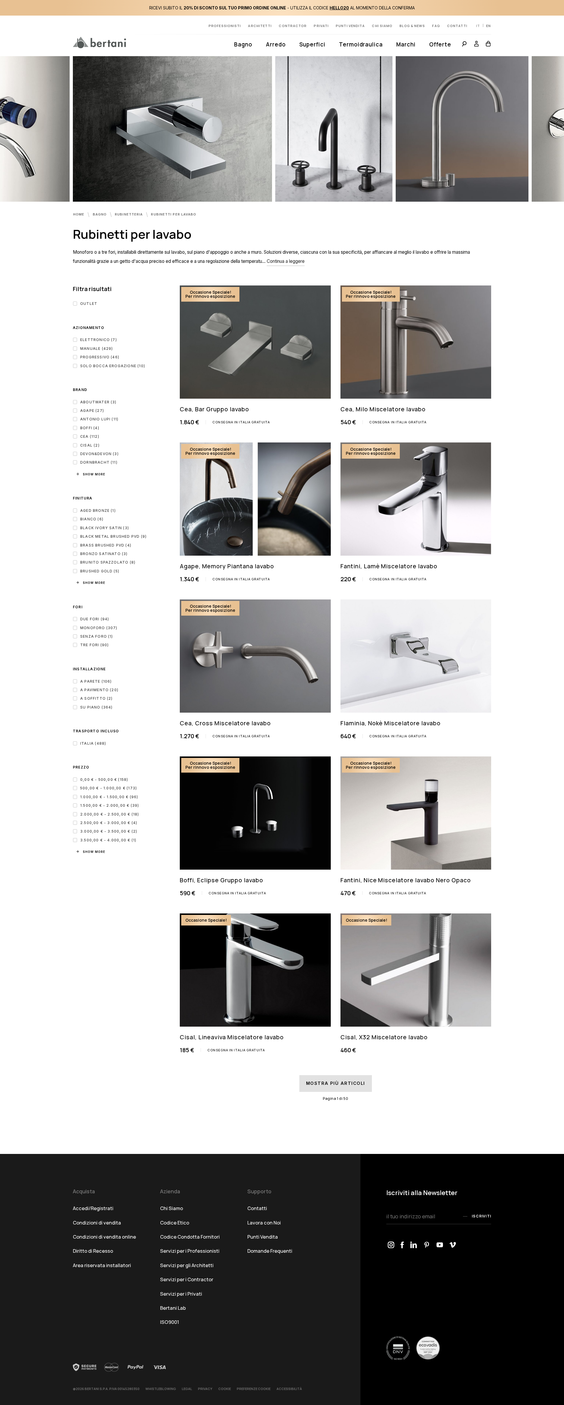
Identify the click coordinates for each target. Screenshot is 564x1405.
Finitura (83, 498)
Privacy (205, 1388)
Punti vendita (350, 26)
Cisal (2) (90, 445)
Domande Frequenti (269, 1250)
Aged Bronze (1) (98, 510)
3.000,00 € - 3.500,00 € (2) (108, 831)
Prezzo (81, 767)
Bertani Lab (173, 1307)
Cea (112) (89, 436)
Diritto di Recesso (93, 1250)
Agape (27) (92, 410)
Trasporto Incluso (96, 731)
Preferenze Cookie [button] (254, 1388)
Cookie (224, 1388)
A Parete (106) (96, 681)
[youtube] (440, 1245)
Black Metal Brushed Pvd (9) (113, 536)
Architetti (260, 26)
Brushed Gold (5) (99, 571)
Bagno (243, 44)
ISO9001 (169, 1322)
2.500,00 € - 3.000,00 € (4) (108, 823)
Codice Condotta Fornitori (190, 1236)
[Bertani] (99, 42)
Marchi (406, 44)
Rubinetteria (129, 214)
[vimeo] (453, 1245)
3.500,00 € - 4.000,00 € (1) (108, 840)
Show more (94, 474)
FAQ (436, 26)
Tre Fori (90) (94, 645)
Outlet (88, 303)
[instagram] (391, 1245)
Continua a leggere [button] (286, 261)
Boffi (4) (89, 428)
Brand (80, 389)
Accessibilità (289, 1388)
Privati (321, 26)
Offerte (440, 44)
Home (79, 214)
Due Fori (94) (94, 619)
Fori (78, 607)
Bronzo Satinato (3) (104, 554)
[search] (464, 44)
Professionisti (225, 26)
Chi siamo (382, 26)
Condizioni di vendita (97, 1222)
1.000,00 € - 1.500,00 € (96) (109, 797)
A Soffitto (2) (96, 698)
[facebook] (402, 1245)
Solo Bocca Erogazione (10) (112, 366)
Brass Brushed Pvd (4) (105, 545)
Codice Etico (174, 1222)
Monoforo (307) (99, 628)
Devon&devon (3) (99, 454)
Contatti (457, 26)
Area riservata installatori (102, 1265)
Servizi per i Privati (181, 1293)
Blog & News (412, 26)
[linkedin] (414, 1245)
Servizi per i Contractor (186, 1279)
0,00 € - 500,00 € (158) (104, 779)
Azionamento (88, 327)
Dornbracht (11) (99, 462)
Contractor (293, 26)
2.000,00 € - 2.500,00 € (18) (109, 814)
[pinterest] (427, 1245)
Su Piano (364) (96, 707)
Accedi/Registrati (93, 1208)
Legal (187, 1388)
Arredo (276, 44)
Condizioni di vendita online (104, 1236)
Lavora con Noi (264, 1222)
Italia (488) (93, 743)
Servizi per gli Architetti (187, 1265)
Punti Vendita (262, 1236)
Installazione (89, 669)
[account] (476, 44)
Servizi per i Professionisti (189, 1250)
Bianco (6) (91, 519)
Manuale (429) (96, 348)
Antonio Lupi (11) (99, 419)
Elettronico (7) (98, 340)
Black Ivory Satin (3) (104, 528)
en (488, 26)
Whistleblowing (160, 1388)
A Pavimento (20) (99, 690)
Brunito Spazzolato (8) (107, 562)
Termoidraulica (361, 44)
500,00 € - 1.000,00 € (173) (108, 788)
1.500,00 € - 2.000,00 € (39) (109, 805)
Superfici (312, 44)
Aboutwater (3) (98, 402)
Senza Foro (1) (96, 636)
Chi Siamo (171, 1208)
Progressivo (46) (99, 357)
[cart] (486, 44)
